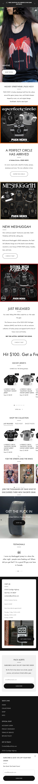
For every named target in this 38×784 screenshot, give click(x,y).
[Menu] (3, 11)
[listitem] (19, 4)
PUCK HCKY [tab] (19, 424)
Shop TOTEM (29, 72)
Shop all (19, 523)
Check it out (10, 256)
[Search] (31, 11)
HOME (4, 705)
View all (18, 409)
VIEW (27, 476)
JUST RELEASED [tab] (8, 424)
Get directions (26, 639)
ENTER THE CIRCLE (19, 174)
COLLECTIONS (6, 708)
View (11, 476)
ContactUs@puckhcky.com (9, 746)
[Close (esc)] (35, 756)
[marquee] (19, 354)
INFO (3, 715)
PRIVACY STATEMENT (8, 729)
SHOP (3, 712)
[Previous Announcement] (3, 3)
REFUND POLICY (7, 736)
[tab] (14, 405)
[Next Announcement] (35, 3)
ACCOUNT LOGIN (7, 726)
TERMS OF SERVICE (8, 732)
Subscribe (19, 778)
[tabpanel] (19, 442)
